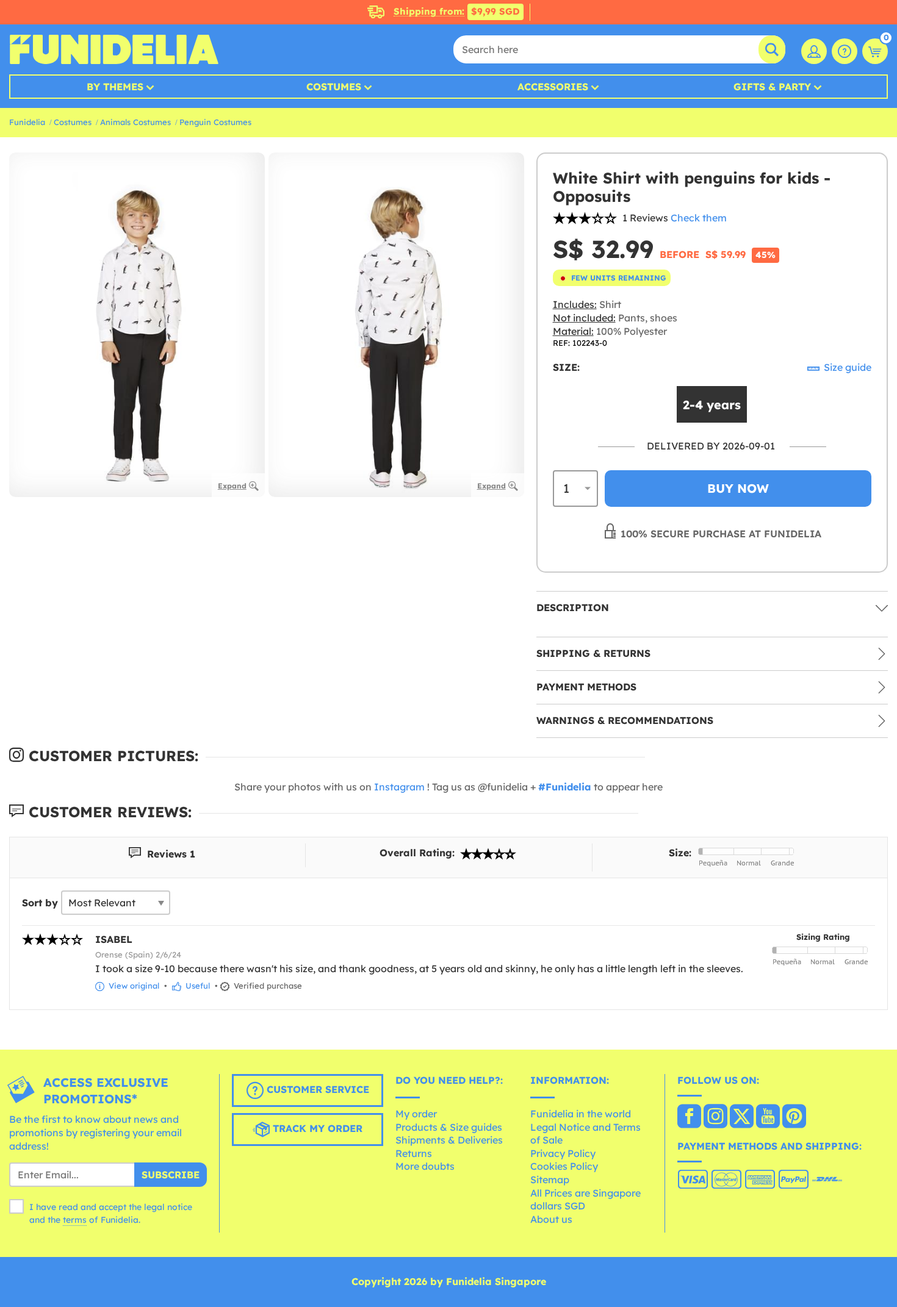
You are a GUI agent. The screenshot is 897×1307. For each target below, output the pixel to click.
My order (416, 1114)
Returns (413, 1153)
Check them (699, 218)
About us (551, 1219)
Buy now (738, 488)
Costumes (333, 86)
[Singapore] (689, 1117)
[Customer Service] (844, 51)
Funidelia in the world (580, 1114)
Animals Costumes (135, 122)
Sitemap (549, 1179)
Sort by (40, 903)
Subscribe (171, 1175)
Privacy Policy (563, 1153)
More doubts (425, 1166)
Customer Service (316, 1090)
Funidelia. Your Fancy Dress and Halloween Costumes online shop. (113, 49)
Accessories (552, 86)
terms (75, 1219)
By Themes (115, 86)
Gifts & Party (772, 86)
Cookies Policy (564, 1166)
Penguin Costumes (215, 122)
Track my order (316, 1129)
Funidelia (27, 122)
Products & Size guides (448, 1127)
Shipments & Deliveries (449, 1140)
